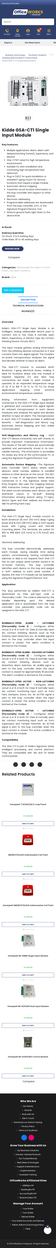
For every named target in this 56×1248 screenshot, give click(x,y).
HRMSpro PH (28, 1185)
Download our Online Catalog (28, 1122)
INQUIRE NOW (12, 248)
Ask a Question (13, 290)
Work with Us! (28, 1114)
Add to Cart (28, 823)
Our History (28, 1106)
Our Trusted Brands (28, 1158)
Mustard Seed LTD (28, 1197)
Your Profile (28, 1208)
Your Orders (28, 1212)
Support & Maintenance (28, 1166)
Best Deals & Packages (28, 1162)
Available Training (28, 1174)
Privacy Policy (28, 1126)
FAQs (28, 1229)
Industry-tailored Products (28, 1154)
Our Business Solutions (28, 1150)
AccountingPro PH (28, 1193)
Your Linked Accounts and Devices (28, 1220)
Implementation (28, 1170)
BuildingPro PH (28, 1189)
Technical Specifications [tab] (28, 305)
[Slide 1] (28, 118)
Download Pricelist (10, 3)
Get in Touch (28, 1118)
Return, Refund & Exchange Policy (28, 1224)
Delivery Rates (28, 1216)
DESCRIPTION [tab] (28, 299)
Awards (28, 1110)
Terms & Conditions (28, 1130)
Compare (14, 257)
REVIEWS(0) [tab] (28, 311)
